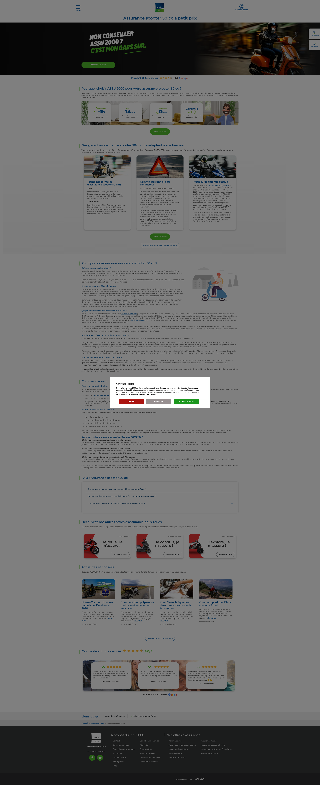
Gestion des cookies (147, 394)
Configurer (158, 401)
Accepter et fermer (186, 401)
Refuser (131, 401)
